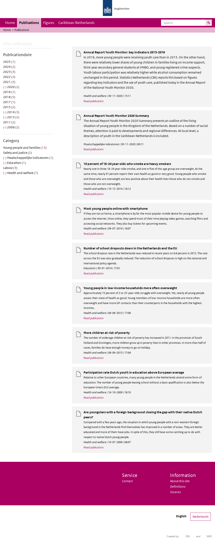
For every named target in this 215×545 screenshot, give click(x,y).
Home (10, 22)
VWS (209, 536)
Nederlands (200, 517)
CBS (187, 536)
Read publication (94, 101)
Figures (48, 22)
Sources (175, 492)
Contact (127, 481)
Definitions (177, 486)
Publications (29, 22)
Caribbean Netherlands (76, 22)
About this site (180, 481)
